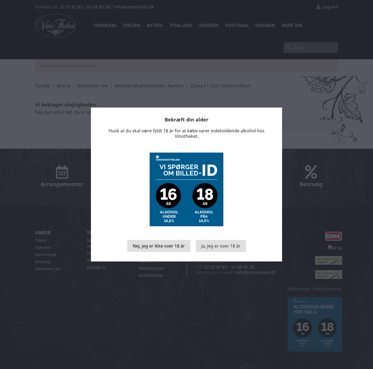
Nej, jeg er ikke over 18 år (159, 246)
